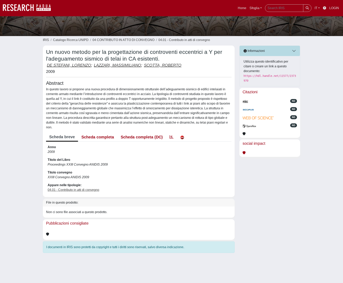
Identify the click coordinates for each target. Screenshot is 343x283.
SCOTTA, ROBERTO (162, 65)
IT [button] (316, 8)
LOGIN (334, 8)
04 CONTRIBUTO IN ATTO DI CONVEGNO (123, 40)
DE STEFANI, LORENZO (69, 65)
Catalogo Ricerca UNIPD (71, 40)
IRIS (46, 40)
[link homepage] (28, 8)
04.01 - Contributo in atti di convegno (184, 40)
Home (242, 8)
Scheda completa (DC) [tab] (142, 137)
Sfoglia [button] (254, 8)
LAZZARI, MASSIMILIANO (117, 65)
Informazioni (256, 50)
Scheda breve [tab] (62, 137)
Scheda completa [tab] (97, 137)
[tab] (171, 137)
